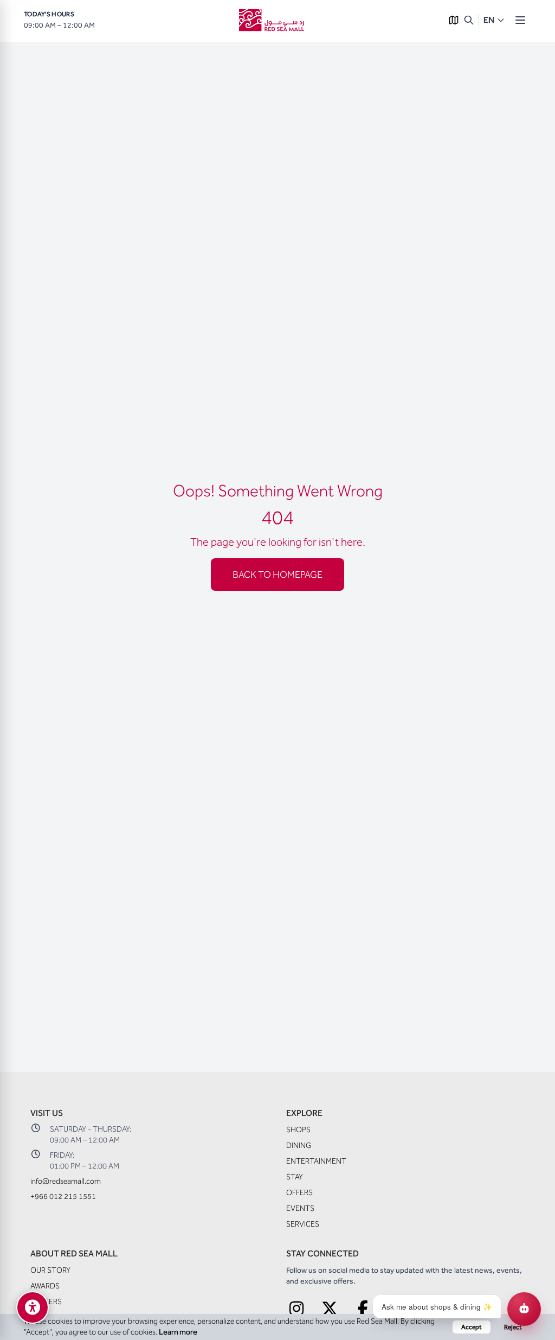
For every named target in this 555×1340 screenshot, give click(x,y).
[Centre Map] (453, 20)
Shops (298, 1129)
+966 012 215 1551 (63, 1196)
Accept (471, 1327)
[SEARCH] (468, 20)
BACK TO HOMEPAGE (277, 574)
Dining (298, 1145)
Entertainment (316, 1161)
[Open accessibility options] (32, 1307)
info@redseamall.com (65, 1181)
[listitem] (296, 1309)
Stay (294, 1177)
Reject (513, 1327)
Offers (299, 1192)
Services (302, 1224)
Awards (45, 1286)
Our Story (50, 1270)
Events (300, 1208)
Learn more (178, 1332)
